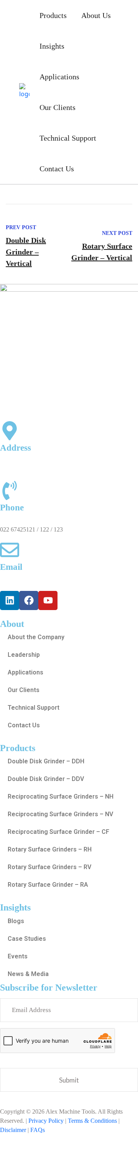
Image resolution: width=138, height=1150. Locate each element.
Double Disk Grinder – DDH (46, 761)
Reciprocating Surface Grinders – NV (60, 814)
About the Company (36, 637)
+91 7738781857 (21, 520)
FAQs (37, 1130)
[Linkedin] (9, 600)
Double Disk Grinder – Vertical (26, 251)
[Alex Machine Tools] (24, 90)
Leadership (24, 654)
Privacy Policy (46, 1120)
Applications (59, 76)
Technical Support (67, 138)
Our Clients (57, 107)
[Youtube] (48, 600)
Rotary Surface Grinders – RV (49, 867)
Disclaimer (13, 1130)
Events (18, 956)
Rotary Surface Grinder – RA (48, 884)
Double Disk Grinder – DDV (46, 779)
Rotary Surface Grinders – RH (50, 849)
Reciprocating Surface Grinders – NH (60, 796)
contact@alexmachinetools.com (38, 580)
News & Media (28, 974)
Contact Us (56, 168)
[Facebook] (28, 600)
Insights (51, 46)
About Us (96, 15)
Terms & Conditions (92, 1120)
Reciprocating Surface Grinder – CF (58, 831)
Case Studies (27, 938)
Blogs (16, 921)
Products (53, 15)
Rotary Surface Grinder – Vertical (101, 252)
